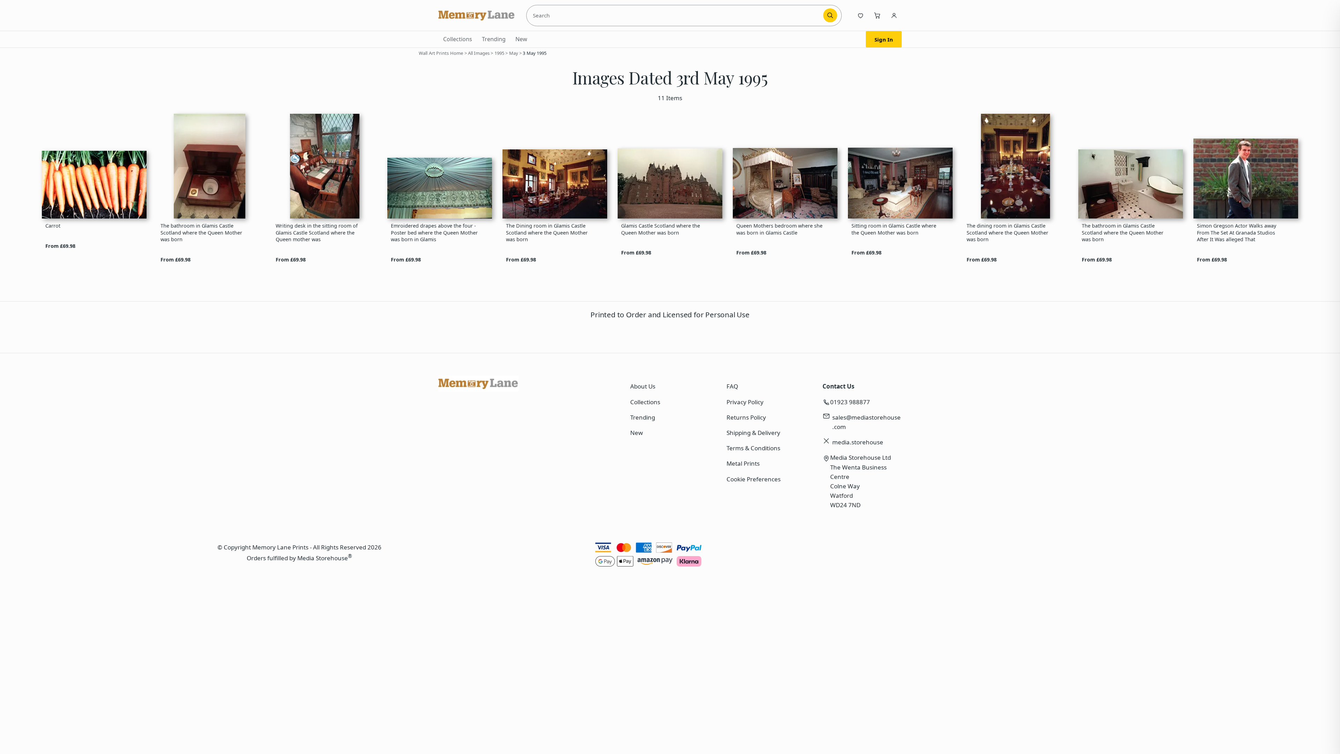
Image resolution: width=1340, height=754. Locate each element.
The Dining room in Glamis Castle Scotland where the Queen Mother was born (547, 232)
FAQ (732, 386)
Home (456, 53)
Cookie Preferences (754, 479)
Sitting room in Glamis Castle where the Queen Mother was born (893, 229)
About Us (642, 386)
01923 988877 (850, 402)
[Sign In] (894, 15)
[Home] (476, 15)
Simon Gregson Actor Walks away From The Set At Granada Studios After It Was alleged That (1236, 232)
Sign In (883, 39)
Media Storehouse (322, 558)
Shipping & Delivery (753, 433)
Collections (457, 39)
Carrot (52, 225)
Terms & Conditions (753, 448)
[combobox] (676, 15)
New (521, 39)
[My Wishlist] (860, 15)
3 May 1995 (534, 53)
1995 (499, 53)
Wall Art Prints (434, 53)
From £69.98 (60, 246)
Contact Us (838, 386)
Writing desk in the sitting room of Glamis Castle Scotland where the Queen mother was (317, 232)
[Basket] (877, 15)
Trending (494, 39)
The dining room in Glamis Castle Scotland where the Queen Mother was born (1007, 232)
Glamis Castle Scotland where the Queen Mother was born (660, 229)
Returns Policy (746, 417)
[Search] (830, 15)
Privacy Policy (745, 402)
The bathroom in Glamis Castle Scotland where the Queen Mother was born (201, 232)
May (513, 53)
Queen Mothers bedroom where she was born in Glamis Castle (779, 229)
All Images (479, 53)
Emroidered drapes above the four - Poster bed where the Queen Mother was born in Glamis (434, 232)
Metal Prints (743, 463)
